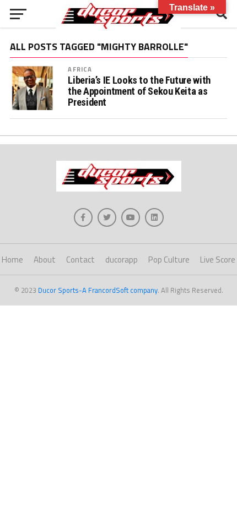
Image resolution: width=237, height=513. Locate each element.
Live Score (217, 259)
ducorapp (121, 259)
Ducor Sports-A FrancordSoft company (98, 290)
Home (12, 259)
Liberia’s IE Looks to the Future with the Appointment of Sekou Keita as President (139, 91)
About (45, 259)
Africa (80, 69)
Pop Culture (169, 259)
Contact (80, 259)
